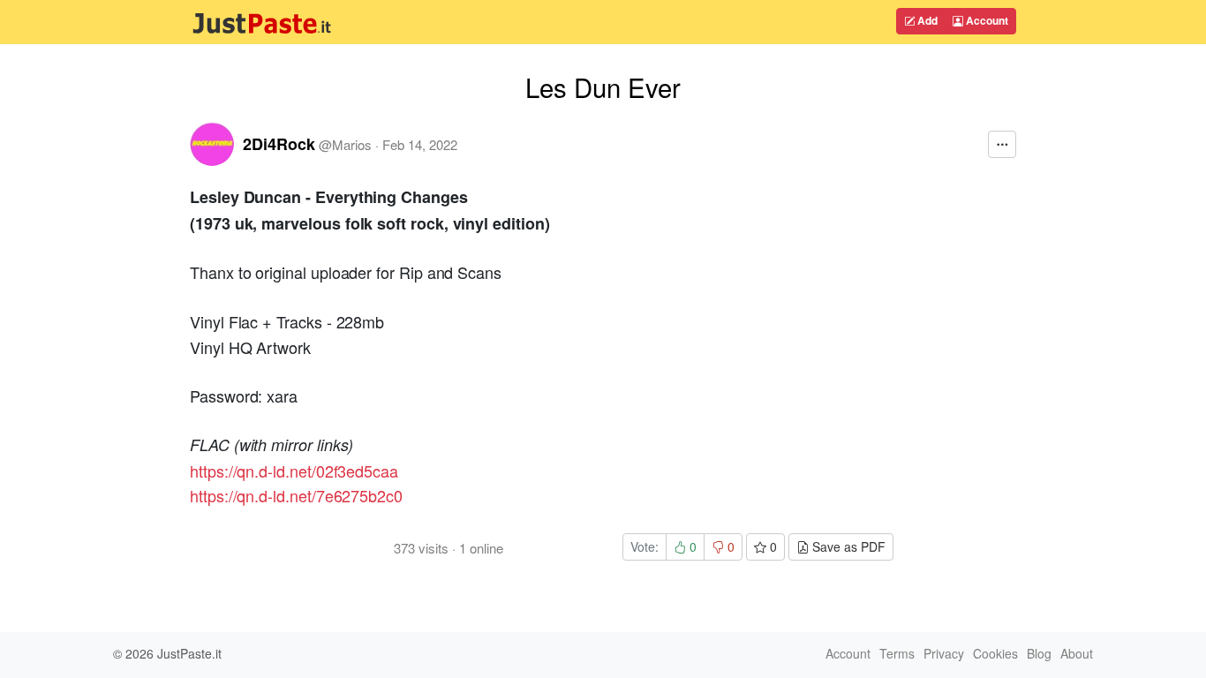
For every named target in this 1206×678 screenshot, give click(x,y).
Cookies (995, 653)
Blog (1039, 653)
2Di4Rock (279, 143)
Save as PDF (847, 546)
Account (985, 20)
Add (926, 20)
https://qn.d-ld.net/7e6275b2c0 (296, 495)
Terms (897, 653)
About (1076, 653)
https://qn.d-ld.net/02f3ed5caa (294, 470)
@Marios (345, 144)
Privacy (943, 653)
